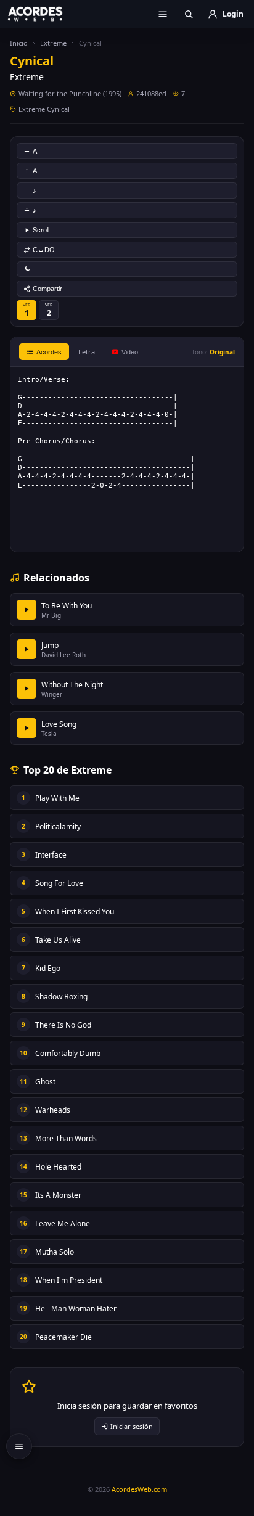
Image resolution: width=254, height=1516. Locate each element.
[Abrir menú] (162, 14)
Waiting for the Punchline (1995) (69, 93)
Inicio (19, 42)
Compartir (47, 288)
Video (129, 352)
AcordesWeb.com (139, 1489)
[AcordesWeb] (43, 13)
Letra (86, 351)
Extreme (53, 42)
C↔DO (44, 249)
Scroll (41, 230)
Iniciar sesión (131, 1426)
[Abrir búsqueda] (188, 14)
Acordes (49, 352)
